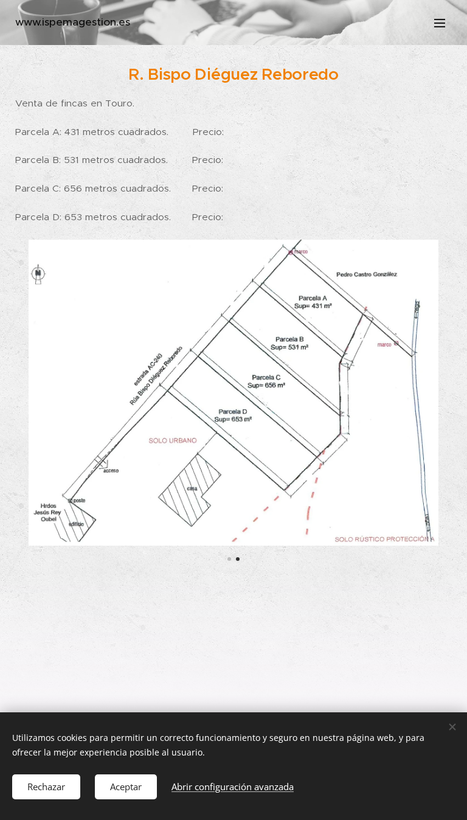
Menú (439, 22)
